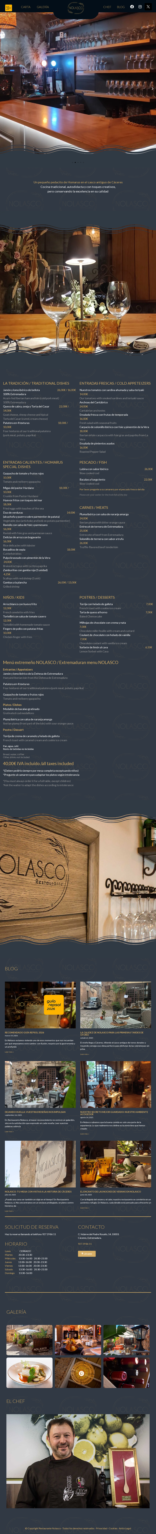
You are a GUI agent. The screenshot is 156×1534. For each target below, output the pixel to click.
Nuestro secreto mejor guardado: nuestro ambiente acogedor (114, 1113)
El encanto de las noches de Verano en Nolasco (110, 1191)
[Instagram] (140, 6)
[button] (72, 162)
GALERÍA (43, 7)
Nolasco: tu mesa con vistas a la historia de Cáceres (38, 1191)
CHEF (107, 7)
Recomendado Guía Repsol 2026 (24, 1032)
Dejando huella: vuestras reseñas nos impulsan (35, 1112)
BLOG (121, 7)
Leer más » (9, 1052)
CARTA (25, 7)
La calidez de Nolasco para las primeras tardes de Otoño (112, 1033)
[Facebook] (132, 6)
